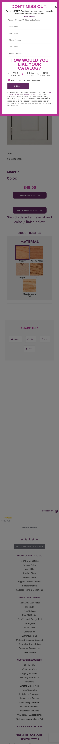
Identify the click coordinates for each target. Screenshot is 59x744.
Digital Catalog (30, 74)
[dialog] (29, 372)
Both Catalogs (45, 74)
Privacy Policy (29, 16)
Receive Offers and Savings (25, 80)
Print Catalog (15, 74)
